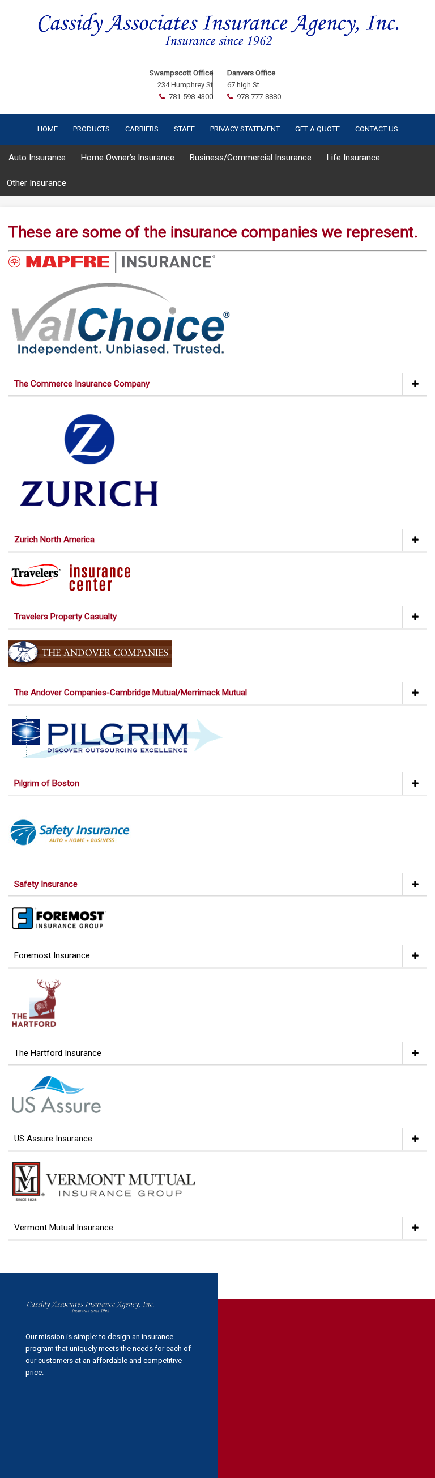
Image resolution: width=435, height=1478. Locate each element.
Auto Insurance (37, 157)
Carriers (142, 129)
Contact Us (376, 129)
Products (91, 129)
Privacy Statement (245, 129)
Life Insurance (353, 157)
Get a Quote (317, 129)
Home (47, 129)
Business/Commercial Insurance (251, 157)
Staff (184, 129)
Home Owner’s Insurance (127, 157)
